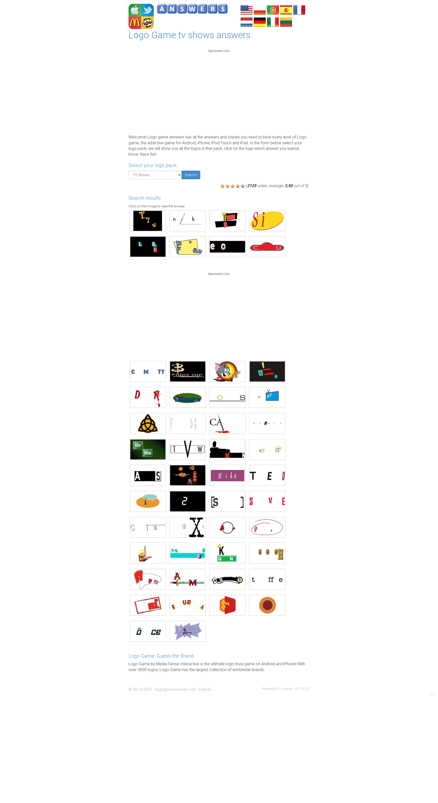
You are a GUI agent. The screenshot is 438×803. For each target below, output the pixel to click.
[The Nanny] (227, 220)
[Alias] (148, 475)
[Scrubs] (227, 501)
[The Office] (267, 579)
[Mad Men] (227, 449)
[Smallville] (267, 501)
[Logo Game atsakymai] (286, 21)
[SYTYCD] (148, 631)
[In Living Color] (267, 371)
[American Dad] (148, 579)
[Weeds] (267, 449)
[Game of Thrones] (148, 527)
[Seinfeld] (267, 220)
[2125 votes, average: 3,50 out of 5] (223, 186)
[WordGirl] (188, 475)
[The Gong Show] (267, 605)
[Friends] (267, 423)
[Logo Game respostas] (273, 9)
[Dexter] (148, 397)
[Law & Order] (148, 246)
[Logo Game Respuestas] (286, 9)
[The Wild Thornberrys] (188, 397)
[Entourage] (227, 246)
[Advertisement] (219, 90)
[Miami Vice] (188, 553)
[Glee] (148, 553)
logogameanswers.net (175, 689)
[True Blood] (267, 475)
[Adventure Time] (188, 579)
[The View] (188, 449)
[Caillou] (267, 246)
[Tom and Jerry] (227, 371)
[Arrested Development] (267, 527)
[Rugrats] (188, 631)
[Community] (148, 371)
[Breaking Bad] (148, 449)
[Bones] (227, 397)
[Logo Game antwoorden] (247, 21)
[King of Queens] (227, 553)
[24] (188, 501)
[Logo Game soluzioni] (273, 21)
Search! (191, 175)
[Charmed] (148, 423)
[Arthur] (227, 527)
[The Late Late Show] (267, 397)
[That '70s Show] (148, 220)
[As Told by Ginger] (148, 501)
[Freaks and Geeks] (188, 423)
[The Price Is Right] (227, 605)
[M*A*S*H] (267, 553)
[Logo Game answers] (247, 9)
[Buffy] (188, 371)
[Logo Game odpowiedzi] (260, 9)
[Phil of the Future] (188, 246)
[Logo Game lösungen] (260, 21)
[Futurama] (188, 605)
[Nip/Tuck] (188, 220)
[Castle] (227, 423)
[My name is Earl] (148, 605)
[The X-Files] (188, 527)
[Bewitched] (227, 475)
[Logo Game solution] (299, 9)
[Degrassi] (227, 579)
